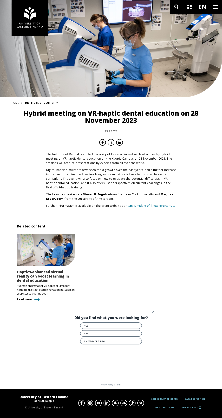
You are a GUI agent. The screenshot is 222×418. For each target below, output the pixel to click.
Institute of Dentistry (41, 102)
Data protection (195, 399)
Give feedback (190, 408)
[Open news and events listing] (189, 7)
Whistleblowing (165, 407)
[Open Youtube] (98, 402)
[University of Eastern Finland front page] (30, 18)
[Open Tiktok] (132, 402)
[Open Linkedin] (106, 402)
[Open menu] (215, 7)
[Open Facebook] (81, 402)
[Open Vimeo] (140, 402)
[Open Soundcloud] (123, 402)
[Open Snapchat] (115, 402)
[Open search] (176, 7)
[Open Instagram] (89, 402)
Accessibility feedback (164, 399)
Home (15, 102)
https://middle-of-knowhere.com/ (149, 206)
